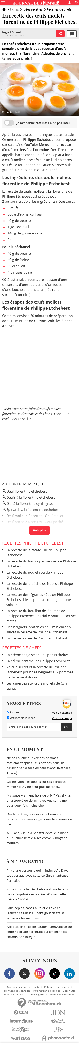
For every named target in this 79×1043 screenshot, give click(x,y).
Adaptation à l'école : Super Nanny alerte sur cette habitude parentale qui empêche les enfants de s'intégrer (39, 932)
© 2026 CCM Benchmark (60, 994)
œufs (9, 159)
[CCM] (21, 1012)
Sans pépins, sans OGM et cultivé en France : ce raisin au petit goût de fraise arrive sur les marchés (35, 913)
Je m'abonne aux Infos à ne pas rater (43, 123)
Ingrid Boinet (11, 32)
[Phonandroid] (58, 1038)
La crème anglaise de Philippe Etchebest (38, 655)
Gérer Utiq (69, 990)
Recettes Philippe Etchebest (33, 543)
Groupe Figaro (35, 994)
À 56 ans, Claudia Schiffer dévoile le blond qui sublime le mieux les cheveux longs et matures (37, 838)
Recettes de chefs (59, 9)
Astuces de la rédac (22, 718)
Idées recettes (33, 9)
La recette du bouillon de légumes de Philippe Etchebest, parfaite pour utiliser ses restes (41, 616)
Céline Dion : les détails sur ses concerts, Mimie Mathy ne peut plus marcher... (36, 784)
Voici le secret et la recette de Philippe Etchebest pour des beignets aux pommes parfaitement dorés (39, 672)
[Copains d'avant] (21, 1029)
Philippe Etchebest (38, 139)
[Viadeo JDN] (58, 1029)
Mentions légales (14, 994)
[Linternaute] (21, 1021)
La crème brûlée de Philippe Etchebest (36, 638)
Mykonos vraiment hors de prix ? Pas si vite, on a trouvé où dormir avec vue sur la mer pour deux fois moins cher (39, 800)
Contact (37, 987)
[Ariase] (21, 1038)
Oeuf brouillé (16, 528)
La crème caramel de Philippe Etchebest (38, 661)
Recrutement (64, 987)
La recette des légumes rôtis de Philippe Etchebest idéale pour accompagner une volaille (38, 599)
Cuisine (14, 712)
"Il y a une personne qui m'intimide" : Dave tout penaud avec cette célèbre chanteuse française (37, 875)
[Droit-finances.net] (58, 1021)
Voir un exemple (62, 712)
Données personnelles (17, 990)
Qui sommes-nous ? (18, 987)
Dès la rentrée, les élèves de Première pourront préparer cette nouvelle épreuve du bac (39, 819)
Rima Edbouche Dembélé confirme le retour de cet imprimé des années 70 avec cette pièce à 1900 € (39, 894)
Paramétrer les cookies (46, 990)
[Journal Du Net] (58, 1012)
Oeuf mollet (15, 515)
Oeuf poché (15, 522)
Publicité (49, 987)
